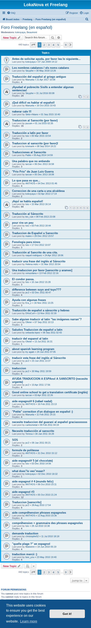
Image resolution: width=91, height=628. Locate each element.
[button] (33, 44)
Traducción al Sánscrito (27, 213)
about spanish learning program (33, 349)
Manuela (29, 79)
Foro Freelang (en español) (26, 27)
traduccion (19, 368)
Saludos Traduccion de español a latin (37, 329)
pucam (28, 123)
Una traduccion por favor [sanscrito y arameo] (42, 270)
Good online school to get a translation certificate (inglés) (50, 392)
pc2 (27, 292)
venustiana (31, 273)
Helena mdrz (32, 264)
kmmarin (29, 146)
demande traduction (25, 533)
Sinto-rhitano (31, 114)
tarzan (28, 164)
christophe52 (32, 536)
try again (29, 352)
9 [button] (65, 45)
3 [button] (49, 45)
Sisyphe (29, 70)
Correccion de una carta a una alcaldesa (38, 190)
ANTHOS (30, 183)
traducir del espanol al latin (30, 338)
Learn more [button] (28, 621)
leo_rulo (29, 216)
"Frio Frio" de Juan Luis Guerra (33, 171)
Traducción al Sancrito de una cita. (35, 252)
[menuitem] (11, 12)
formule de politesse (25, 450)
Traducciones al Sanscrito (29, 152)
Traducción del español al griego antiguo (39, 76)
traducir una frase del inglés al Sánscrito (38, 261)
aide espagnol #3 (23, 491)
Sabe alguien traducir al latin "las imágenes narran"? (47, 319)
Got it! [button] (67, 613)
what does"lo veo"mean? (28, 471)
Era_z (28, 303)
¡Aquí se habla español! (27, 201)
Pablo (28, 155)
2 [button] (44, 45)
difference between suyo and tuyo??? (36, 289)
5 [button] (58, 45)
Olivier (28, 322)
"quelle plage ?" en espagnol (31, 543)
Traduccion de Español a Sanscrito (35, 233)
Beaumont (32, 32)
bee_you (29, 557)
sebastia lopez (32, 332)
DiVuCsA (30, 313)
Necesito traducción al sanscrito (33, 431)
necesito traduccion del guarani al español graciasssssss (49, 422)
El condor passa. (23, 279)
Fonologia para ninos (26, 242)
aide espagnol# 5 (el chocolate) (32, 460)
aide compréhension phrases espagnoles (39, 512)
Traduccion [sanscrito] (26, 502)
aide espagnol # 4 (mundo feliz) (32, 481)
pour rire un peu (22, 222)
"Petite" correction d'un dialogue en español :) (42, 411)
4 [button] (53, 45)
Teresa (29, 434)
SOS (15, 439)
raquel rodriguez (33, 255)
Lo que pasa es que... (26, 180)
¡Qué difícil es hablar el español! (33, 102)
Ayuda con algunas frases (29, 300)
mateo (28, 236)
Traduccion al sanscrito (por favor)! (35, 143)
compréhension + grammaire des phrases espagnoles (47, 523)
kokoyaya (20, 32)
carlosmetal (31, 425)
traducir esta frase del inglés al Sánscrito (39, 358)
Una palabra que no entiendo (31, 161)
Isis (27, 136)
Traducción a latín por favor (30, 133)
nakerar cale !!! (21, 111)
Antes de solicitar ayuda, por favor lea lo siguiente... (46, 58)
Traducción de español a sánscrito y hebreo (40, 310)
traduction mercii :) (24, 554)
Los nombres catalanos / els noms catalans (40, 67)
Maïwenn (30, 546)
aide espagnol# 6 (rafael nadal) (32, 401)
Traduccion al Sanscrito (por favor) (35, 120)
